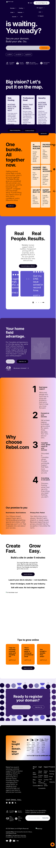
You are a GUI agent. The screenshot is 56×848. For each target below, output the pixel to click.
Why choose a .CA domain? (20, 373)
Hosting (20, 8)
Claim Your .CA (21, 367)
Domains (12, 8)
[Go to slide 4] (42, 306)
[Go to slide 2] (38, 306)
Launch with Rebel (27, 587)
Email (11, 12)
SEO (21, 16)
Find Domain (43, 48)
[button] (51, 844)
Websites (19, 12)
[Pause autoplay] (32, 306)
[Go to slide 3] (40, 306)
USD (39, 12)
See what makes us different (27, 269)
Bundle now (11, 206)
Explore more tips (27, 681)
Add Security (43, 134)
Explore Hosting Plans (15, 131)
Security (14, 16)
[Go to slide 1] (35, 306)
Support (40, 8)
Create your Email (29, 133)
